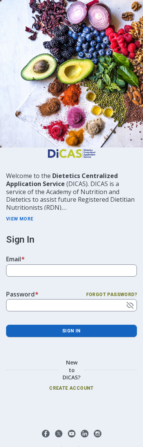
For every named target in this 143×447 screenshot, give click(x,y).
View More (20, 219)
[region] (71, 191)
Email (15, 259)
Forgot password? (111, 294)
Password (22, 294)
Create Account (71, 388)
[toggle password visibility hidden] (130, 305)
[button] (46, 433)
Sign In (71, 331)
